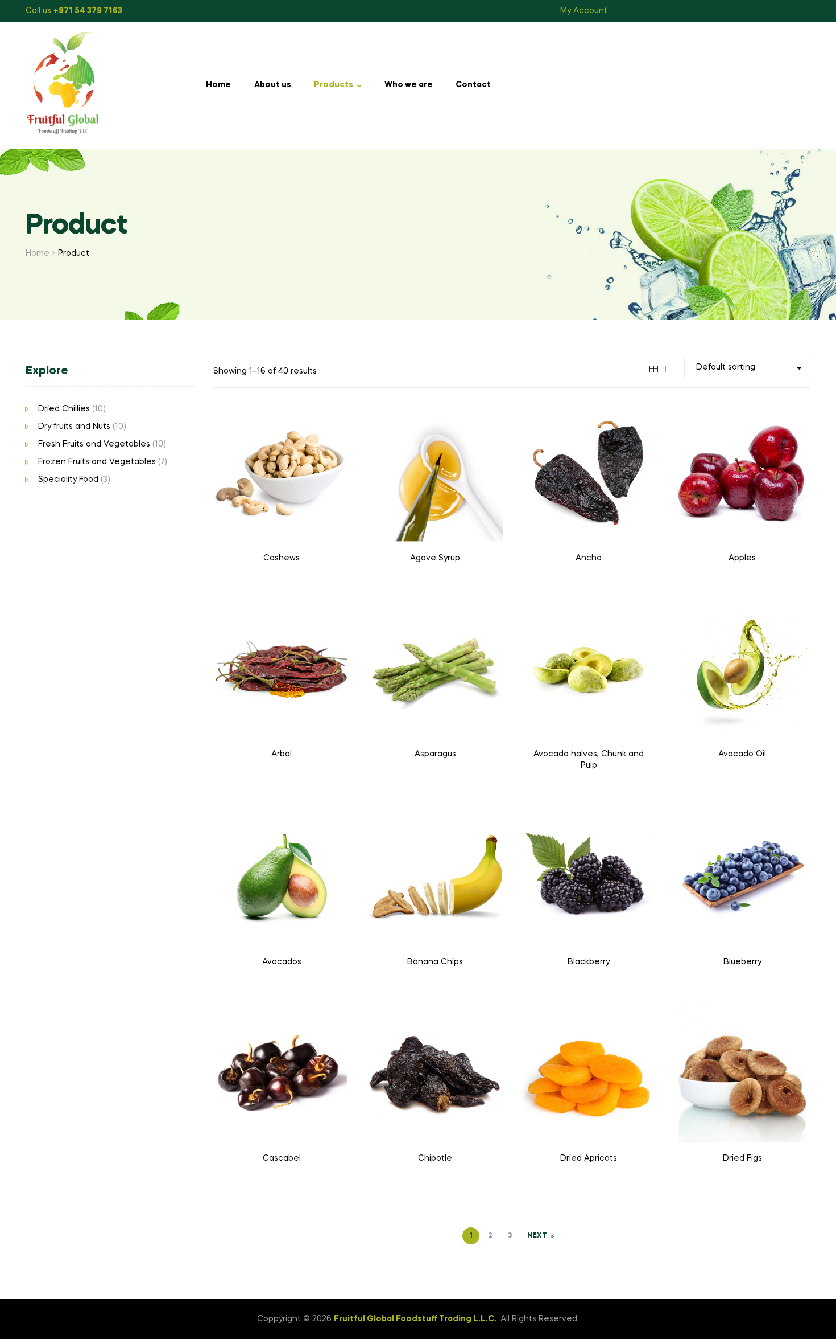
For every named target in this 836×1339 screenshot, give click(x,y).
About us (272, 85)
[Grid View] (653, 367)
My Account (583, 11)
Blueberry (742, 962)
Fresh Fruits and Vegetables (94, 444)
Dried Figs (742, 1158)
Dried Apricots (588, 1158)
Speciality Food (68, 480)
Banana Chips (435, 962)
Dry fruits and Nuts (74, 427)
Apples (742, 558)
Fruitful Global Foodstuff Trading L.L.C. (415, 1319)
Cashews (281, 558)
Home (218, 85)
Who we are (408, 85)
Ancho (589, 558)
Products (333, 85)
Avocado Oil (742, 754)
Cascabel (282, 1158)
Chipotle (435, 1158)
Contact (473, 85)
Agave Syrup (435, 558)
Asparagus (435, 754)
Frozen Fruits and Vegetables (97, 462)
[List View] (669, 367)
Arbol (281, 754)
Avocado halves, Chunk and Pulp (588, 759)
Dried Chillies (64, 409)
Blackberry (589, 962)
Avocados (281, 962)
